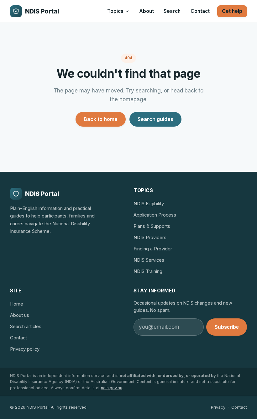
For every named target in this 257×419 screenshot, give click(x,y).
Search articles (25, 326)
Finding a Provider (153, 249)
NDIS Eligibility (149, 204)
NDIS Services (149, 260)
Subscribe (226, 327)
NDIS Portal (42, 11)
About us (19, 315)
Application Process (155, 215)
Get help (232, 11)
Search (172, 11)
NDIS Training (148, 271)
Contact (200, 11)
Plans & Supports (152, 226)
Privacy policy (24, 349)
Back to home (101, 119)
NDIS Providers (150, 237)
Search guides (155, 119)
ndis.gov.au (111, 387)
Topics (115, 11)
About (146, 11)
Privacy (218, 407)
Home (16, 304)
